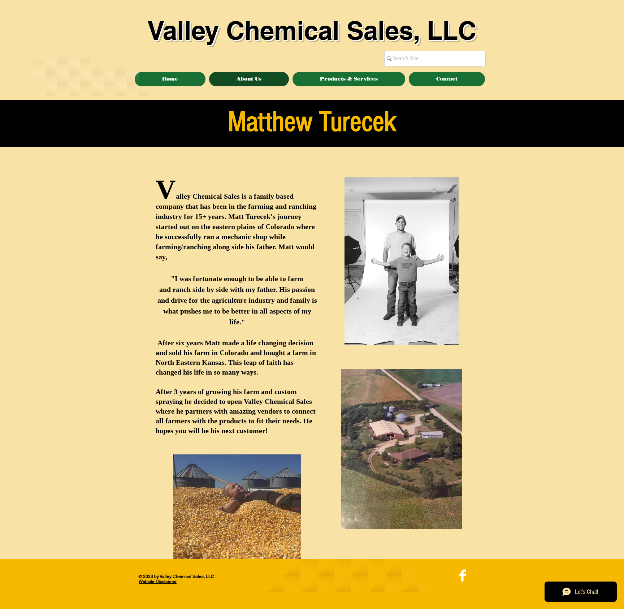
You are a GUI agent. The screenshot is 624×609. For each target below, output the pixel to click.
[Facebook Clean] (462, 575)
